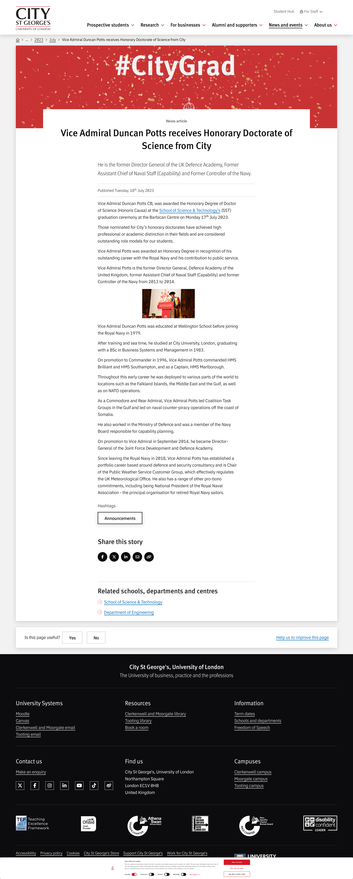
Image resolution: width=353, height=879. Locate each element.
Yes (72, 637)
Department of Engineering (129, 612)
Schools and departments (257, 720)
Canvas (22, 720)
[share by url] (149, 557)
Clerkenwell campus (252, 771)
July (52, 39)
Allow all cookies (237, 862)
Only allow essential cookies (236, 874)
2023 (38, 39)
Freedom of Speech (252, 727)
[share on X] (114, 557)
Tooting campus (249, 785)
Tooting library (138, 720)
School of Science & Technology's (189, 210)
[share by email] (137, 557)
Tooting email (28, 734)
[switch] (151, 874)
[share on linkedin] (126, 557)
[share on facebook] (102, 557)
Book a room (136, 727)
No (96, 637)
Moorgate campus (251, 778)
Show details (193, 874)
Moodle (23, 713)
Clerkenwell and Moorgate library (155, 713)
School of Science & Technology (133, 602)
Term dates (244, 713)
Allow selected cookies (237, 868)
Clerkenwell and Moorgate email (45, 727)
